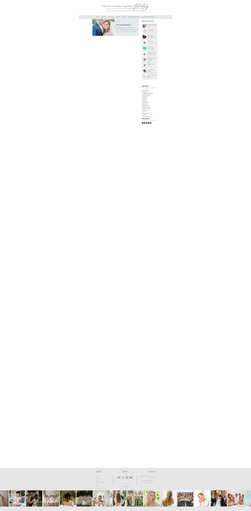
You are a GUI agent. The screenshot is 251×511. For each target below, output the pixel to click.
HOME (97, 476)
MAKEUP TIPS (149, 56)
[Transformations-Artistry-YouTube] (146, 123)
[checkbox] (17, 503)
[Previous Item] (2, 498)
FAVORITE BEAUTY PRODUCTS (152, 31)
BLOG (97, 480)
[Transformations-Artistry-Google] (148, 123)
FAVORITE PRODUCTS (100, 482)
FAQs (97, 484)
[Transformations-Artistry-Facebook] (142, 123)
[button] (104, 16)
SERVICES (98, 478)
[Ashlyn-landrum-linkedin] (150, 123)
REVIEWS (98, 486)
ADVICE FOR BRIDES (150, 50)
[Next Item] (248, 498)
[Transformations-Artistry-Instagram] (144, 123)
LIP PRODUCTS (149, 61)
